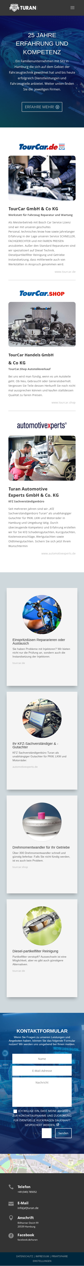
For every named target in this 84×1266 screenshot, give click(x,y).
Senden (63, 1133)
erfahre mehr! (39, 106)
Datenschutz (24, 1256)
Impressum (42, 1256)
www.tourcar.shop (64, 402)
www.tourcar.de (65, 272)
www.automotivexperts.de (58, 553)
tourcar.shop (20, 867)
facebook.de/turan (28, 1239)
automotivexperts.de (25, 766)
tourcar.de (19, 663)
